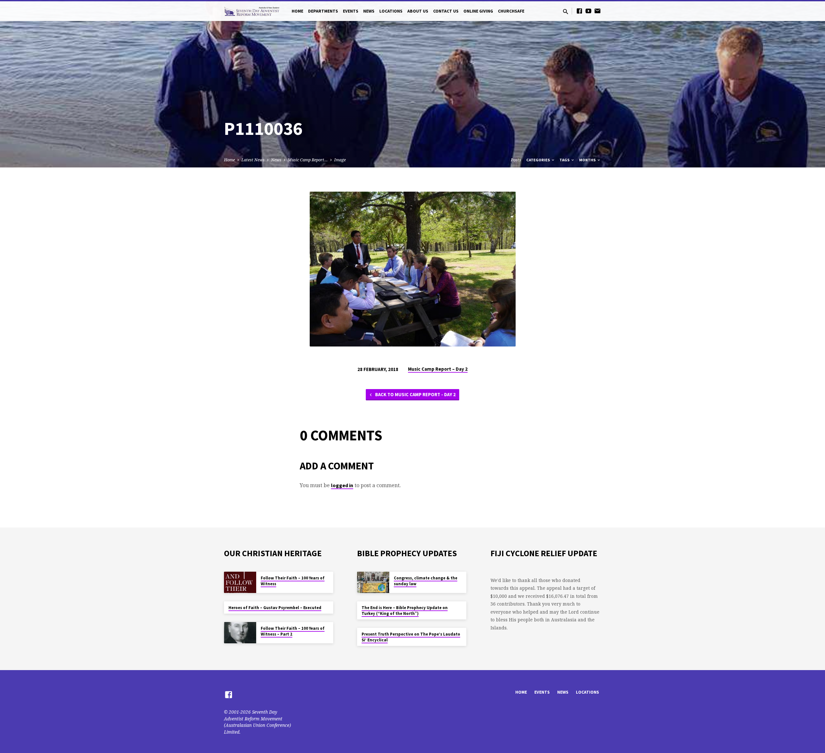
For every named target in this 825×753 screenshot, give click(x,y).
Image (340, 160)
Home (297, 11)
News (368, 11)
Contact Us (446, 11)
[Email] (597, 10)
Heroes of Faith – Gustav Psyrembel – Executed (274, 607)
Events (350, 11)
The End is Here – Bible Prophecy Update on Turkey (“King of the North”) (405, 610)
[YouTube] (588, 10)
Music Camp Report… (308, 160)
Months (588, 159)
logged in (342, 485)
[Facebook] (579, 10)
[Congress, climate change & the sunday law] (373, 582)
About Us (417, 11)
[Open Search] (565, 11)
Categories (538, 159)
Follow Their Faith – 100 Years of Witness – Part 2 (293, 631)
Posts (516, 160)
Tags (564, 159)
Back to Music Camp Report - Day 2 (415, 394)
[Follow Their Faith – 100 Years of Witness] (240, 582)
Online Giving (478, 11)
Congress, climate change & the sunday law (425, 581)
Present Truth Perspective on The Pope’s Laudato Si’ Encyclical (411, 637)
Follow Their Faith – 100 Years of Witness (293, 581)
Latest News (253, 160)
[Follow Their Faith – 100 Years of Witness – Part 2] (240, 633)
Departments (323, 11)
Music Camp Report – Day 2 (438, 369)
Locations (391, 11)
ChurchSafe (511, 11)
